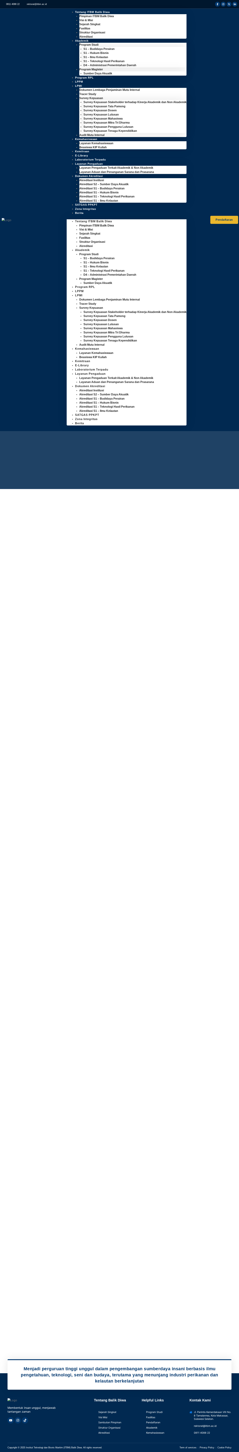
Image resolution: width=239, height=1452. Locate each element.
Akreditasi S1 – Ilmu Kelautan (98, 200)
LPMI (78, 85)
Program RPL (84, 77)
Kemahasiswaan (86, 139)
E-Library (82, 365)
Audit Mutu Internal (91, 344)
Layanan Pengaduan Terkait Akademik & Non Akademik (116, 167)
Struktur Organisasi (92, 32)
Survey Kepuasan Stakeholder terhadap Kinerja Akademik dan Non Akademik (135, 102)
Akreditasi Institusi (91, 180)
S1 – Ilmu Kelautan (95, 57)
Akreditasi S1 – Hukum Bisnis (99, 192)
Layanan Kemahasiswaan (96, 143)
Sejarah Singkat (89, 24)
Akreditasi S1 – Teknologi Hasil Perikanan (107, 196)
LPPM (79, 291)
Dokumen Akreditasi (89, 175)
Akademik (82, 40)
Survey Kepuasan (91, 98)
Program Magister (91, 69)
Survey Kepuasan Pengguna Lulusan (108, 126)
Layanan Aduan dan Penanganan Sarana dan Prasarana (116, 171)
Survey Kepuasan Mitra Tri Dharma (106, 122)
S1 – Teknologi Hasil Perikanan (104, 61)
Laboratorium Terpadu (91, 369)
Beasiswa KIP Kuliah (93, 147)
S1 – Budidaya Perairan (99, 48)
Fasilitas (84, 28)
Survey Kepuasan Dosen (100, 110)
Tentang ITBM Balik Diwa (92, 12)
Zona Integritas (85, 208)
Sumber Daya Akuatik (97, 73)
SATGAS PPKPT (87, 414)
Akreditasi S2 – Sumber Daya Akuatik (104, 184)
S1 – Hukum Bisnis (96, 52)
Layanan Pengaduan (89, 163)
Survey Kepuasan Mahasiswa (103, 118)
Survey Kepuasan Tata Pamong (104, 106)
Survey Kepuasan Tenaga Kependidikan (110, 130)
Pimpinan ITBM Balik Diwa (96, 16)
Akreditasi (86, 246)
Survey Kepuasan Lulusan (101, 114)
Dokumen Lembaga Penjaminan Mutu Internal (109, 89)
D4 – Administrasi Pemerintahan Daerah (109, 65)
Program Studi (89, 44)
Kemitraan (82, 361)
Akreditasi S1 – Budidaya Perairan (102, 188)
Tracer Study (87, 94)
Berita (79, 212)
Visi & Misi (86, 20)
